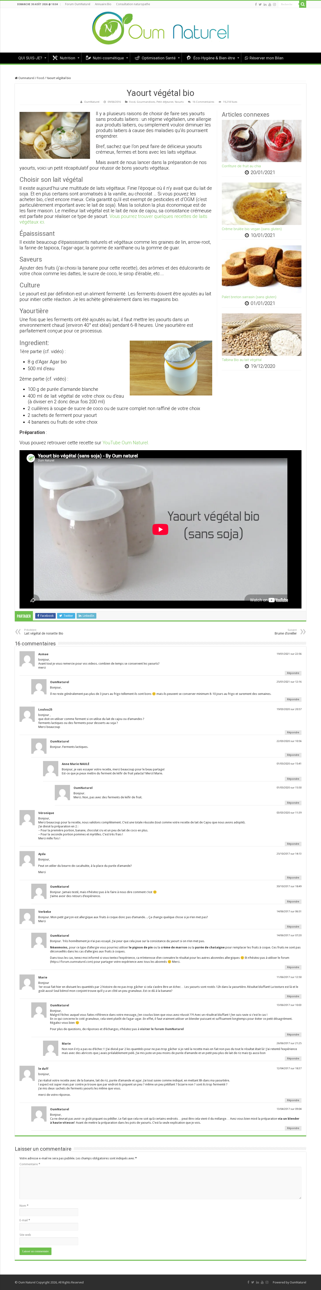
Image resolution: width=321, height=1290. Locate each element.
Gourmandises (146, 101)
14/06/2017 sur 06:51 (289, 911)
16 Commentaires (203, 101)
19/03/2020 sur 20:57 (289, 709)
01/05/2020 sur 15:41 (289, 763)
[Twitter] (260, 4)
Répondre (293, 673)
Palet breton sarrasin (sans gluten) (249, 297)
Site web (25, 1235)
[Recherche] (302, 4)
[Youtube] (270, 4)
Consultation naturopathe (133, 4)
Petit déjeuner (165, 101)
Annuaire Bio (103, 4)
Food (40, 78)
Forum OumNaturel (77, 4)
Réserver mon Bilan (266, 58)
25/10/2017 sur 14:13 (289, 853)
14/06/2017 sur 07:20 (289, 935)
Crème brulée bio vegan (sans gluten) (252, 229)
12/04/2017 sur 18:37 (289, 1068)
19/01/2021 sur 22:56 (289, 653)
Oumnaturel (26, 78)
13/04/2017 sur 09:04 (289, 1109)
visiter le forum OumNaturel (162, 1029)
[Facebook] (255, 4)
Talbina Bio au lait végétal (242, 360)
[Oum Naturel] (160, 30)
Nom (24, 1205)
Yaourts (179, 101)
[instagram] (274, 4)
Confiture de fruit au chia (241, 166)
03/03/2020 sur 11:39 (289, 812)
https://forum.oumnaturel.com (71, 961)
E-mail (25, 1220)
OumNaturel (91, 101)
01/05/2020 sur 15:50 (289, 787)
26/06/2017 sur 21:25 (289, 1043)
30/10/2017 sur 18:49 (289, 886)
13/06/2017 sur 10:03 (289, 1005)
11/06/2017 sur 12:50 (289, 977)
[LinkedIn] (265, 4)
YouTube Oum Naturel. (125, 442)
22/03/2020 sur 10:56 (289, 741)
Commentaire (30, 1164)
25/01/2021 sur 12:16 (289, 681)
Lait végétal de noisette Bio (43, 631)
